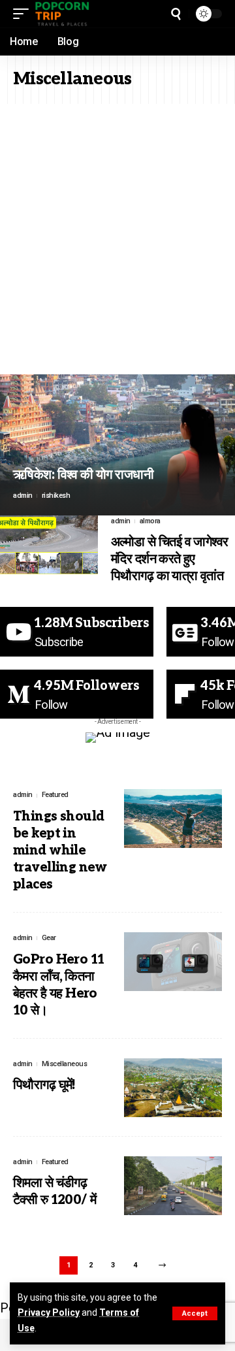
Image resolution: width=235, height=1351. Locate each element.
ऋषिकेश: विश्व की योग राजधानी (83, 475)
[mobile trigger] (24, 13)
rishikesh (56, 495)
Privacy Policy (49, 1312)
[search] (175, 14)
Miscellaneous (64, 1064)
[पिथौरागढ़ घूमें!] (173, 1087)
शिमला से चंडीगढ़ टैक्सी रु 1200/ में (55, 1191)
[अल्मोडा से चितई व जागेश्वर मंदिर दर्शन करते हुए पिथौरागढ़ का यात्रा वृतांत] (49, 544)
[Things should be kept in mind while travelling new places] (173, 818)
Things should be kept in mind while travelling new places (60, 850)
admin (23, 495)
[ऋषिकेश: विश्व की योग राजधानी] (117, 444)
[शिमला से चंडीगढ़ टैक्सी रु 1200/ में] (173, 1185)
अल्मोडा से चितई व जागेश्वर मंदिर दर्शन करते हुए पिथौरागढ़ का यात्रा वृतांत (169, 559)
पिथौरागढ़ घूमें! (44, 1085)
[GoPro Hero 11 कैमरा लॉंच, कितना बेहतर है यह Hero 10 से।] (173, 961)
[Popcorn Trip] (62, 13)
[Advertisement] (117, 228)
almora (150, 521)
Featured (55, 794)
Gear (49, 938)
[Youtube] (76, 631)
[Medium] (76, 694)
